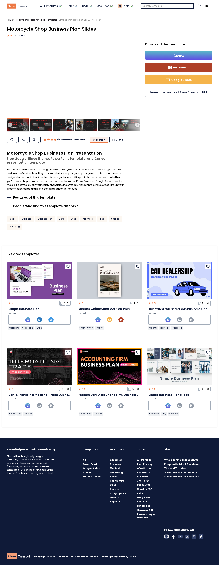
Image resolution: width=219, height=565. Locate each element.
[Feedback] (34, 140)
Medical (115, 468)
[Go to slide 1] (18, 124)
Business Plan (45, 218)
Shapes (115, 218)
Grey (164, 413)
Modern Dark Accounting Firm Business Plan (111, 395)
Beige (82, 327)
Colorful (153, 328)
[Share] (23, 140)
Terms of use (65, 556)
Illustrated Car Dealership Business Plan (177, 309)
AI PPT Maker (145, 460)
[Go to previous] (10, 125)
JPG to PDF (143, 480)
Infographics (118, 493)
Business (26, 218)
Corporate (14, 328)
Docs (113, 485)
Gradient (28, 413)
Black (12, 218)
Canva (87, 472)
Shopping (15, 226)
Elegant (99, 327)
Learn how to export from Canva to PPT (178, 92)
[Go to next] (137, 125)
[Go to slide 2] (40, 124)
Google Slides (91, 468)
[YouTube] (180, 536)
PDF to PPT (143, 476)
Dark (61, 218)
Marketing (116, 472)
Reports (115, 501)
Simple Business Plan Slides (168, 395)
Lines (73, 218)
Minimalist (88, 218)
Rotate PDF (144, 505)
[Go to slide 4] (86, 124)
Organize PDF (145, 510)
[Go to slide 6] (131, 124)
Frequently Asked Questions (181, 464)
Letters (114, 497)
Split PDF (142, 501)
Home (10, 19)
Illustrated (177, 328)
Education (116, 460)
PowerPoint (90, 464)
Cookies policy (109, 556)
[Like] (12, 140)
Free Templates (22, 19)
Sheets (114, 489)
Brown (90, 327)
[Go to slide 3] (63, 124)
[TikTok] (201, 536)
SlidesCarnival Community (180, 472)
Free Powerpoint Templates (44, 19)
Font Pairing (144, 464)
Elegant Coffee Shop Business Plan (104, 309)
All (84, 460)
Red (102, 218)
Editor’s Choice (92, 476)
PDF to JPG (143, 485)
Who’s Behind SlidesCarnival (181, 460)
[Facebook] (173, 536)
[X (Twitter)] (187, 536)
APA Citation (144, 468)
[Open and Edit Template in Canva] (178, 55)
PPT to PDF (143, 472)
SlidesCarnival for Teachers (181, 476)
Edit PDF (142, 493)
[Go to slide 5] (108, 124)
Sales (113, 476)
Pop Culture (117, 480)
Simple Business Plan (23, 309)
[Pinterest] (194, 536)
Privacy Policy (127, 556)
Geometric (164, 328)
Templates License (87, 556)
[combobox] (167, 6)
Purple (39, 328)
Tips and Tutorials (175, 468)
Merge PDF (143, 497)
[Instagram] (166, 536)
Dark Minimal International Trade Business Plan (43, 395)
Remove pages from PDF (146, 516)
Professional (28, 328)
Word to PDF (144, 489)
